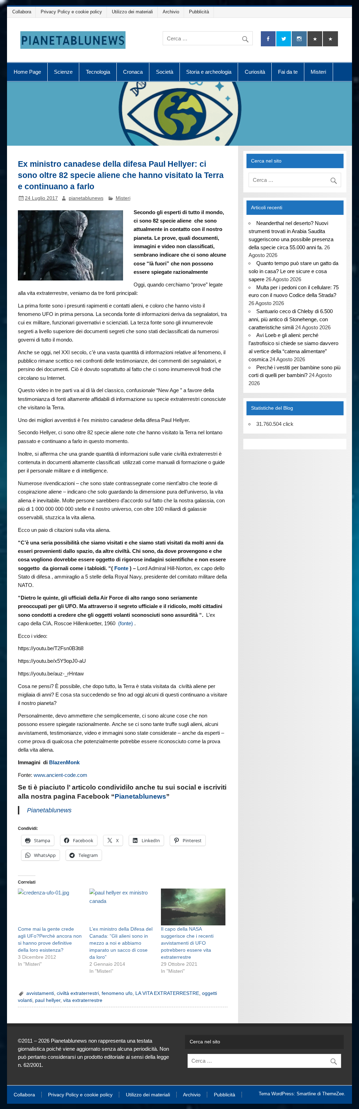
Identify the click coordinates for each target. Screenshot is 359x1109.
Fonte (121, 568)
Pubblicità (199, 11)
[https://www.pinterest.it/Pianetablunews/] (314, 38)
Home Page (27, 72)
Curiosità (255, 72)
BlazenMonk (64, 762)
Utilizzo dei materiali (132, 11)
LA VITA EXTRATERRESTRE (167, 993)
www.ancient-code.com (60, 775)
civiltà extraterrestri (78, 993)
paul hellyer (47, 1000)
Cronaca (133, 72)
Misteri (318, 72)
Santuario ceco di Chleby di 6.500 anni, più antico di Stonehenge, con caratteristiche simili (290, 319)
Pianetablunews (140, 796)
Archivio (171, 11)
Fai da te (288, 72)
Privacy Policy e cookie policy (71, 11)
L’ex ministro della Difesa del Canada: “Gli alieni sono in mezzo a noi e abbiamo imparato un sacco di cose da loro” (121, 943)
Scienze (63, 72)
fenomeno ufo (117, 993)
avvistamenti (40, 993)
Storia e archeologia (208, 72)
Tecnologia (98, 72)
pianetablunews (86, 198)
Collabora (21, 11)
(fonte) (125, 623)
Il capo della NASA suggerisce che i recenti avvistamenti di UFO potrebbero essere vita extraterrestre (187, 943)
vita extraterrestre (82, 1000)
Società (164, 72)
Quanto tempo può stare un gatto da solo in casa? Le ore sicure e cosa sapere (293, 271)
